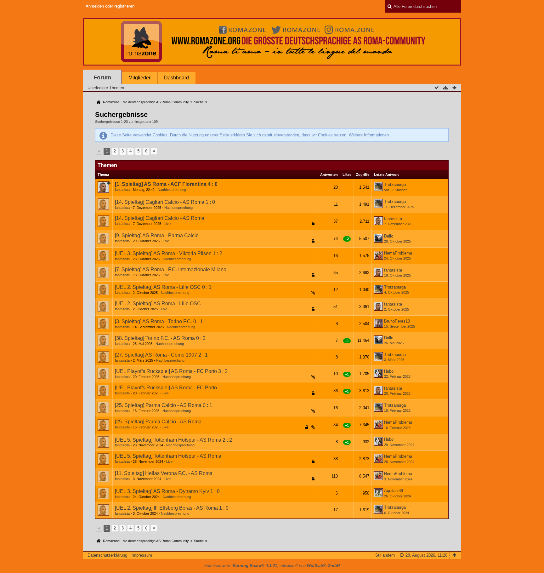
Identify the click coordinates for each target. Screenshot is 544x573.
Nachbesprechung (172, 190)
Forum (102, 77)
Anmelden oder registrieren (110, 6)
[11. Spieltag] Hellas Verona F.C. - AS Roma (163, 473)
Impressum (142, 555)
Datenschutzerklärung (107, 555)
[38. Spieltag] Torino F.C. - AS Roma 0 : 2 (160, 338)
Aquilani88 (393, 490)
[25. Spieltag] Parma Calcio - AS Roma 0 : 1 (163, 405)
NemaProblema (398, 253)
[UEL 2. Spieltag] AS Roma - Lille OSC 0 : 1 (163, 287)
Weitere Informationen (369, 135)
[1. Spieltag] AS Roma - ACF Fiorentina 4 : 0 (166, 184)
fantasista (122, 190)
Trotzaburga (395, 184)
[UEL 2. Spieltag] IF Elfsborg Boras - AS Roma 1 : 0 (172, 508)
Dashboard (176, 77)
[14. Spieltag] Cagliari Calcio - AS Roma (159, 218)
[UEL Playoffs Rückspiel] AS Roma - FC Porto (166, 387)
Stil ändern (385, 555)
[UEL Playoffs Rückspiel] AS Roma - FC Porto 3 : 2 (171, 371)
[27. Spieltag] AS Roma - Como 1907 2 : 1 (161, 355)
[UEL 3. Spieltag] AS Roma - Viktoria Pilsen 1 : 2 (168, 253)
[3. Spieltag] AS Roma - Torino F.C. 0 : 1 (159, 321)
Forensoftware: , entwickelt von (272, 565)
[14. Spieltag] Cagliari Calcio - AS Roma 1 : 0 (165, 202)
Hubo (389, 371)
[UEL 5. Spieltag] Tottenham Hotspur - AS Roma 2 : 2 (173, 440)
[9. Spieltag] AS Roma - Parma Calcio (157, 235)
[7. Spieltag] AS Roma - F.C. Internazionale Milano (170, 269)
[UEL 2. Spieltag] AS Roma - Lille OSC (158, 303)
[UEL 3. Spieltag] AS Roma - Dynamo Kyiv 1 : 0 (167, 491)
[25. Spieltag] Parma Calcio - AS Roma (158, 421)
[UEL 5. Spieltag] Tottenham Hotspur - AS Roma (168, 456)
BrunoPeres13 (397, 321)
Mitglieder (139, 77)
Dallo (388, 236)
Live (167, 224)
